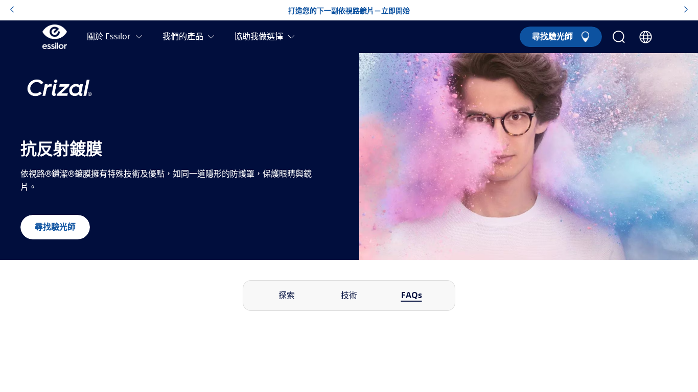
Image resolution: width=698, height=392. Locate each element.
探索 (286, 295)
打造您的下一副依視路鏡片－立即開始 (349, 11)
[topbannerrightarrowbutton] (686, 10)
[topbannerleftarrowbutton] (12, 10)
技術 (349, 295)
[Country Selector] (645, 37)
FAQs (411, 295)
